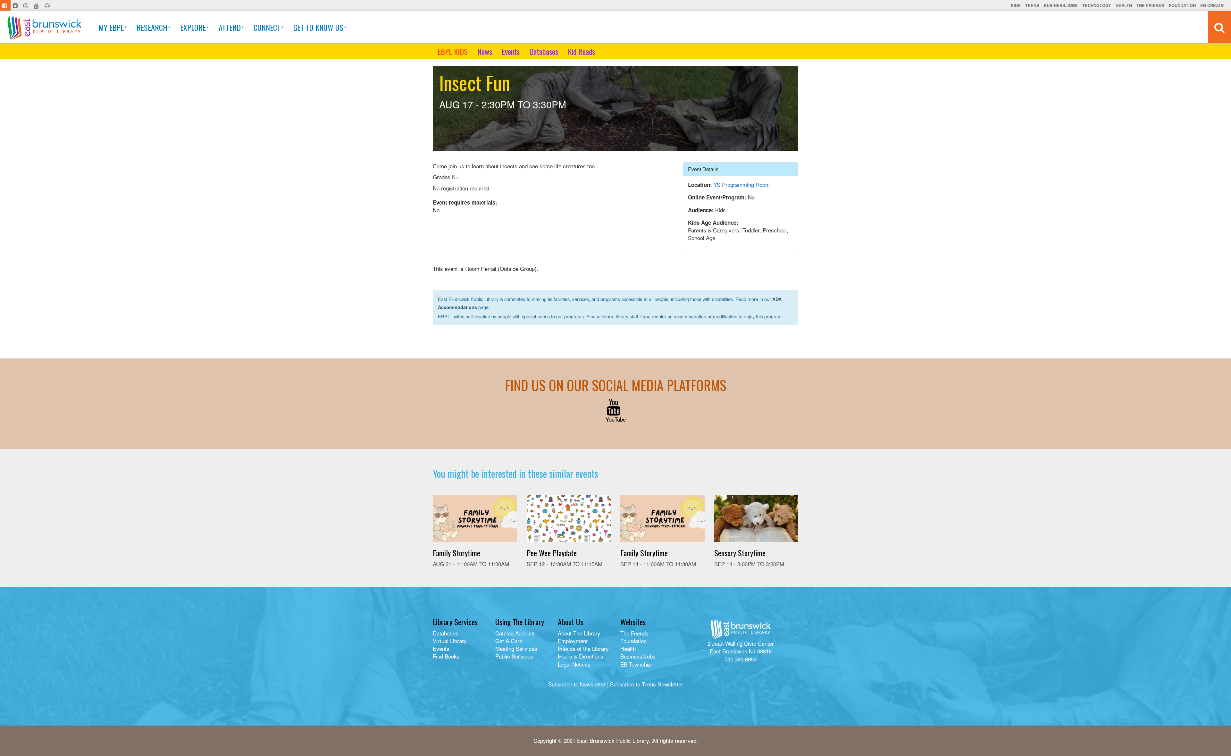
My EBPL (111, 27)
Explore (193, 27)
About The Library (579, 633)
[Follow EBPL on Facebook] (5, 5)
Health (1124, 5)
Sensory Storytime (740, 553)
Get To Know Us (318, 27)
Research (152, 27)
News (484, 51)
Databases (543, 51)
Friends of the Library (583, 648)
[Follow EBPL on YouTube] (37, 5)
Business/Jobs (1061, 5)
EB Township (635, 664)
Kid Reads (581, 51)
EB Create (1212, 5)
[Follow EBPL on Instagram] (26, 5)
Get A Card (508, 641)
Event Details (703, 169)
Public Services (514, 656)
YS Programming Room (742, 185)
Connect (267, 27)
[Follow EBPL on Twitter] (16, 5)
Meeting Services (516, 648)
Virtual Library (450, 641)
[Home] (44, 27)
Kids (1016, 5)
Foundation (1182, 5)
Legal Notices (574, 664)
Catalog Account (515, 633)
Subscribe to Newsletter (577, 684)
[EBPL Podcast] (47, 5)
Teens (1032, 5)
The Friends (1150, 5)
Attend (230, 27)
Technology (1096, 5)
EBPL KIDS (453, 51)
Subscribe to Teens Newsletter (646, 684)
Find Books (446, 656)
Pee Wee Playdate (552, 553)
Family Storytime (456, 553)
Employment (573, 641)
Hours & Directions (580, 656)
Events (511, 51)
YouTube (616, 419)
